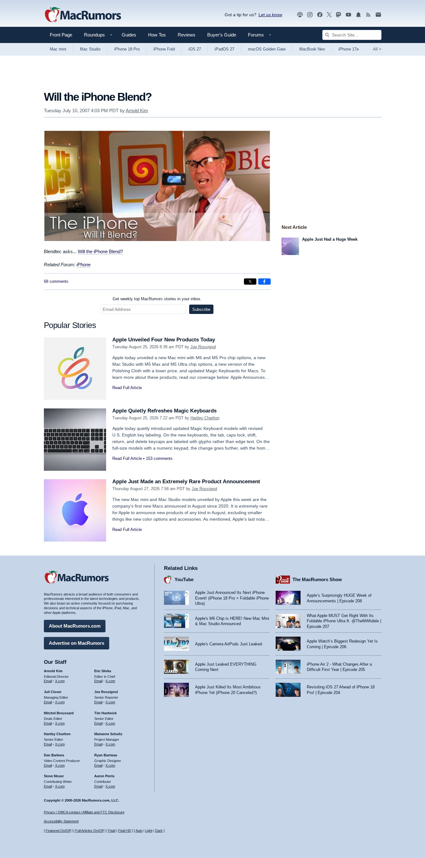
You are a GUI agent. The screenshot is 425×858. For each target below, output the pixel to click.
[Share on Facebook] (264, 281)
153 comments (159, 458)
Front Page (61, 34)
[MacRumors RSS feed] (368, 15)
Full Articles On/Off (89, 830)
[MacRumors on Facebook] (320, 15)
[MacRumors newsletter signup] (378, 15)
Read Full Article (127, 387)
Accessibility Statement (61, 821)
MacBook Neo (312, 49)
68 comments (56, 281)
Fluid (111, 830)
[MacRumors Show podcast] (300, 15)
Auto (139, 830)
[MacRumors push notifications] (358, 15)
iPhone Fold (164, 49)
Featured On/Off (58, 830)
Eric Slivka (102, 671)
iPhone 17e (349, 49)
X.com (60, 681)
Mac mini (58, 49)
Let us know (270, 14)
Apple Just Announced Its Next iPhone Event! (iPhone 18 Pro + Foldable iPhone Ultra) (232, 598)
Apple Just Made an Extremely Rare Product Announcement (186, 481)
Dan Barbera (54, 755)
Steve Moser (54, 776)
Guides (129, 34)
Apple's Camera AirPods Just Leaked (228, 644)
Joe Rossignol (203, 347)
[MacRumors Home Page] (83, 15)
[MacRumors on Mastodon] (338, 15)
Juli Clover (52, 692)
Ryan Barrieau (105, 755)
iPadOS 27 (224, 49)
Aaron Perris (104, 776)
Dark (159, 830)
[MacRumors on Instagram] (310, 15)
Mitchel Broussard (59, 713)
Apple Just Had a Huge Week (329, 239)
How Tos (157, 34)
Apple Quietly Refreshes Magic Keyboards (164, 411)
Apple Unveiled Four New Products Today (163, 340)
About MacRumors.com (74, 626)
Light (148, 830)
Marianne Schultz (108, 734)
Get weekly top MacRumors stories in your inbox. (157, 298)
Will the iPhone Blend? (100, 251)
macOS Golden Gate (267, 49)
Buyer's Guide (221, 34)
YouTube (184, 579)
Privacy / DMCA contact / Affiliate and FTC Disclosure (84, 812)
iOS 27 (195, 49)
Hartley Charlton (204, 418)
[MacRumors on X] (329, 15)
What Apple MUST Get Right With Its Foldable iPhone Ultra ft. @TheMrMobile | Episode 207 (344, 621)
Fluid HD (124, 830)
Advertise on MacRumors (76, 643)
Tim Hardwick (105, 713)
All (377, 49)
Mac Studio (90, 49)
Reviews (186, 34)
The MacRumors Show (317, 579)
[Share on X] (250, 281)
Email (48, 681)
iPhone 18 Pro (127, 49)
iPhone (84, 264)
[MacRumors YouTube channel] (348, 15)
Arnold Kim (137, 110)
